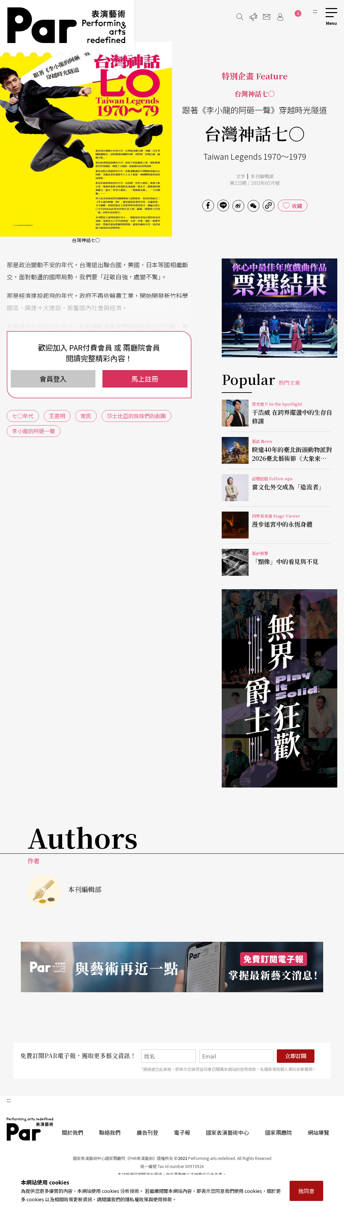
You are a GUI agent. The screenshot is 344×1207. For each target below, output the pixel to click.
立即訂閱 (295, 1056)
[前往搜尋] (240, 17)
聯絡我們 (110, 1132)
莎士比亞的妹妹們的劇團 (136, 416)
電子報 (182, 1132)
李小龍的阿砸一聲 (33, 431)
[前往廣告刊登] (253, 17)
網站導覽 (318, 1132)
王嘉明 (57, 416)
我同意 (306, 1191)
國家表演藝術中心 (227, 1132)
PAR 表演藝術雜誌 (30, 1129)
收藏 (297, 206)
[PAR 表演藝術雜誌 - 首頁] (67, 28)
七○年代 (23, 416)
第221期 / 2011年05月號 (255, 182)
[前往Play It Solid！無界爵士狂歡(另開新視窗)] (279, 688)
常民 (86, 416)
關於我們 (72, 1132)
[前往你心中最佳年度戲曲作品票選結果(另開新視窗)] (279, 308)
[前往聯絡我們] (266, 17)
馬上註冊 (144, 379)
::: (315, 11)
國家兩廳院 (278, 1132)
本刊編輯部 (262, 176)
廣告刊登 (147, 1132)
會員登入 (53, 379)
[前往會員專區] (280, 17)
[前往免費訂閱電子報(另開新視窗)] (172, 967)
